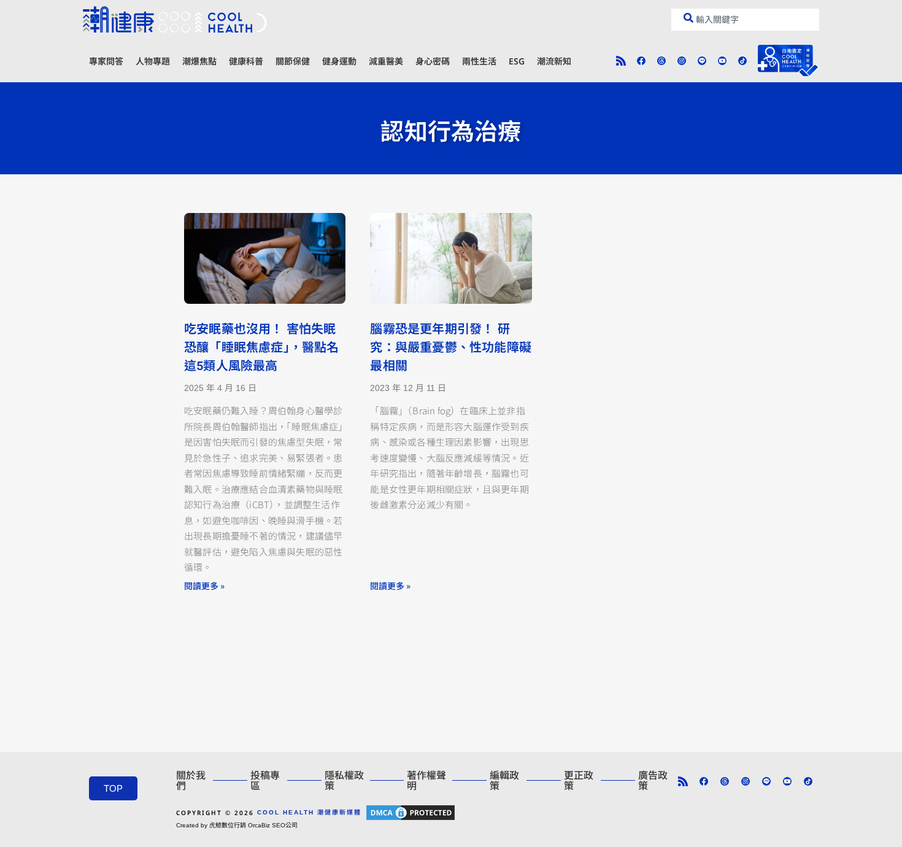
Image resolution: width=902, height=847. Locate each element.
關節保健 (293, 61)
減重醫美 (386, 61)
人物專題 (153, 61)
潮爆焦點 (199, 61)
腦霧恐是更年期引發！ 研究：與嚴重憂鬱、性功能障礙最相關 (450, 347)
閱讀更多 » (204, 585)
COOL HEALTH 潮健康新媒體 (309, 812)
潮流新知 (554, 61)
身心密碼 (432, 61)
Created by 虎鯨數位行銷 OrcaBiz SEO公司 (237, 825)
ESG (517, 61)
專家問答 (106, 61)
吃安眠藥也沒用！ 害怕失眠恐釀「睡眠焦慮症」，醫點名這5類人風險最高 (261, 347)
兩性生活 (479, 61)
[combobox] (745, 20)
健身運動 (339, 61)
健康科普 (246, 61)
